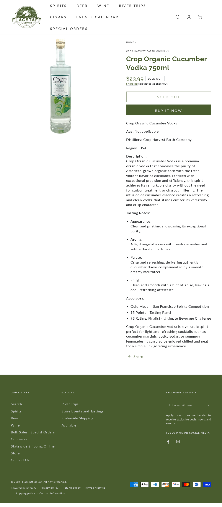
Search (16, 404)
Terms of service (95, 487)
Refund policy (71, 487)
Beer (14, 418)
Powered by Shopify (23, 487)
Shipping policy (25, 493)
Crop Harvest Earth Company (147, 51)
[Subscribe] (208, 405)
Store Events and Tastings (83, 411)
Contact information (52, 493)
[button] (177, 17)
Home (130, 42)
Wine (15, 425)
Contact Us (20, 460)
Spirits (16, 411)
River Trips (70, 404)
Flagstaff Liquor (32, 481)
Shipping (132, 83)
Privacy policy (49, 487)
